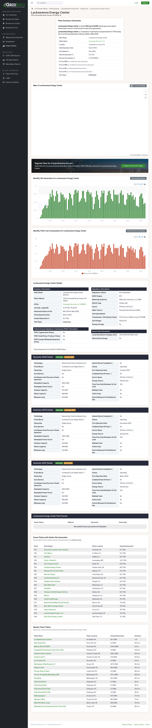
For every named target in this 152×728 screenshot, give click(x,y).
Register (145, 3)
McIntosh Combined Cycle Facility (56, 602)
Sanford (47, 557)
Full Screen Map (140, 86)
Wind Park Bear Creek (42, 703)
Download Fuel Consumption (136, 231)
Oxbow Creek (39, 667)
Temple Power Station (52, 581)
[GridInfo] (14, 5)
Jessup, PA (84, 9)
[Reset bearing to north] (145, 97)
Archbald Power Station (43, 639)
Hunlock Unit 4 (39, 657)
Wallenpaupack (39, 696)
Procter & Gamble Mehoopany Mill (46, 674)
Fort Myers (48, 553)
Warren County (49, 574)
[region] (14, 367)
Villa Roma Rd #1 (40, 682)
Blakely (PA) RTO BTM (42, 646)
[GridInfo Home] (32, 9)
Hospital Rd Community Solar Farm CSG (49, 650)
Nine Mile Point (49, 585)
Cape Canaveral (50, 609)
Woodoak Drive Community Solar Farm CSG (50, 706)
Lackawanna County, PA (69, 9)
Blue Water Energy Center (53, 606)
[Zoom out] (145, 94)
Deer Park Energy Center (53, 617)
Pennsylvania (54, 9)
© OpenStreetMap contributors (139, 155)
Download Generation (138, 178)
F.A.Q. (147, 724)
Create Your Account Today (133, 166)
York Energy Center (51, 564)
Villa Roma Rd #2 (40, 685)
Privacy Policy (127, 724)
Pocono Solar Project (42, 671)
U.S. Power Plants (41, 9)
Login (136, 3)
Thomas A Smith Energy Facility (56, 592)
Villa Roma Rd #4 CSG (42, 692)
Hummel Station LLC (51, 578)
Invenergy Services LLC (97, 41)
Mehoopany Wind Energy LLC (45, 664)
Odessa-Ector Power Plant (53, 571)
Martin (46, 595)
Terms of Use (138, 724)
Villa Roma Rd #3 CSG (42, 689)
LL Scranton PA (39, 660)
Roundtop (37, 678)
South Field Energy (51, 599)
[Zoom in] (145, 91)
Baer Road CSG (39, 643)
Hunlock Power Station (42, 653)
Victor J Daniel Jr (50, 560)
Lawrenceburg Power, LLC (53, 613)
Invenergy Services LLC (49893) (74, 304)
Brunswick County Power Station (56, 550)
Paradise (47, 588)
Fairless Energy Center (52, 567)
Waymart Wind (39, 699)
